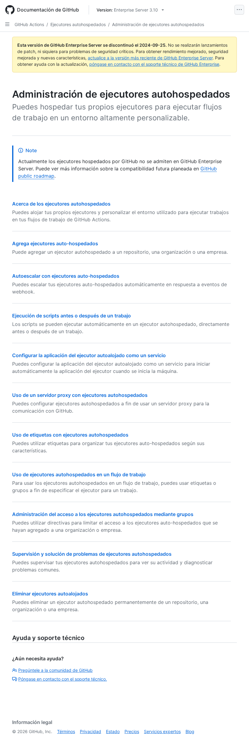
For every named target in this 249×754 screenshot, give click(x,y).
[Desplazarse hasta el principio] (236, 741)
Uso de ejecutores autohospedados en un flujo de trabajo (79, 474)
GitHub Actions (29, 24)
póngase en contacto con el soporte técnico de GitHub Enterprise (154, 64)
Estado (113, 731)
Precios (131, 731)
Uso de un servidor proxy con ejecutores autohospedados (80, 395)
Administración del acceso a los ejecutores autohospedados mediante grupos (102, 514)
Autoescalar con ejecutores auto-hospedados (65, 276)
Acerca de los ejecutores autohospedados (61, 204)
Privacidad (90, 731)
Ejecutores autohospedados (78, 24)
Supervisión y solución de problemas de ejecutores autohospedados (92, 554)
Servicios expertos (162, 731)
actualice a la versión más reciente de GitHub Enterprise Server (150, 57)
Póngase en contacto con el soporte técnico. (62, 679)
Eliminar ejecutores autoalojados (50, 594)
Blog (190, 731)
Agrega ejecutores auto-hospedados (55, 243)
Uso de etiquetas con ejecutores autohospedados (70, 435)
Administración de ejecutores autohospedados (158, 24)
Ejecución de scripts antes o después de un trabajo (71, 316)
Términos (66, 731)
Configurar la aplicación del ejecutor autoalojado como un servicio (89, 355)
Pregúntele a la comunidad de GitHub (55, 670)
